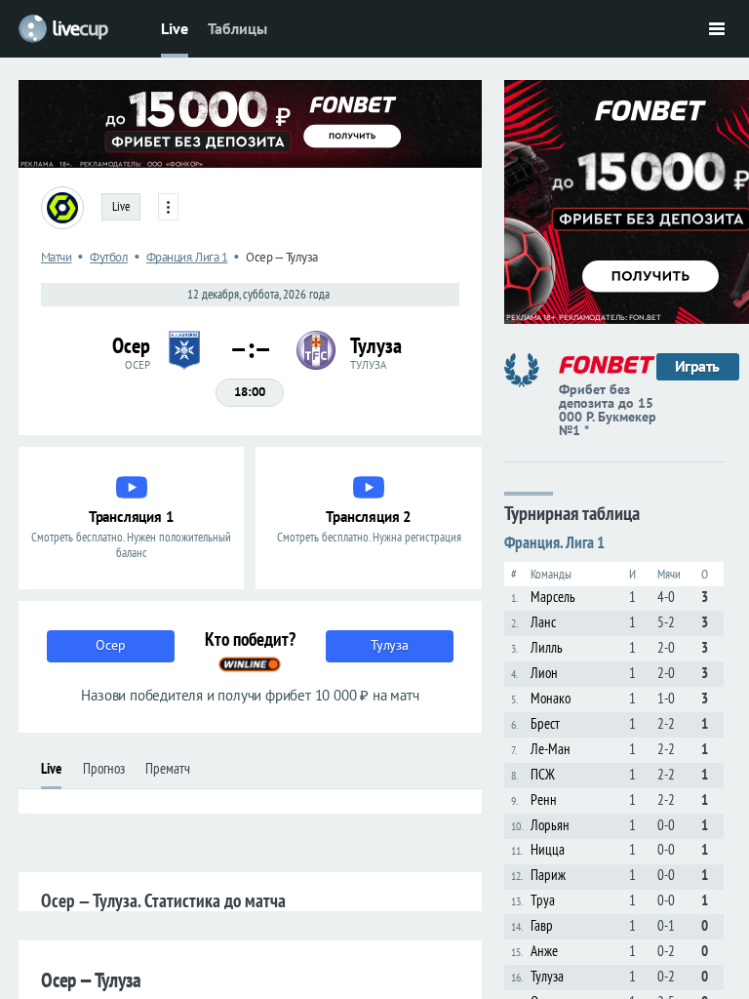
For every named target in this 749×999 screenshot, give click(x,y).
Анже (544, 950)
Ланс (543, 622)
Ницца (548, 849)
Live (174, 28)
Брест (545, 723)
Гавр (542, 925)
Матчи (56, 257)
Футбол (109, 257)
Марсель (553, 596)
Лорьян (550, 825)
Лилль (547, 647)
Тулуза (547, 976)
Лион (544, 672)
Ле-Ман (551, 748)
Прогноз (104, 768)
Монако (551, 698)
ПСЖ (543, 774)
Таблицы (237, 28)
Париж (548, 874)
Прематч (167, 768)
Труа (543, 900)
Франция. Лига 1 (187, 257)
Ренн (544, 799)
